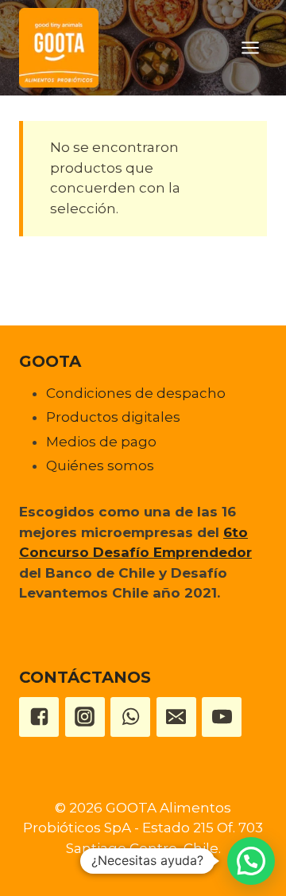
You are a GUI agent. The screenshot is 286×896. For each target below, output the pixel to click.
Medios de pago (101, 442)
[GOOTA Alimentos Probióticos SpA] (59, 48)
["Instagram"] (85, 717)
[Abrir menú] (250, 47)
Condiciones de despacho (136, 393)
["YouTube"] (222, 717)
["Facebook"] (39, 717)
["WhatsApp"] (130, 717)
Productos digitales (113, 417)
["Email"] (176, 717)
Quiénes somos (100, 465)
